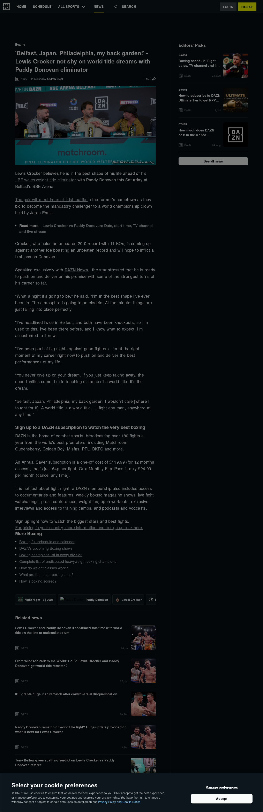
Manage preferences (221, 787)
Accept (221, 798)
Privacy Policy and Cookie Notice (119, 801)
